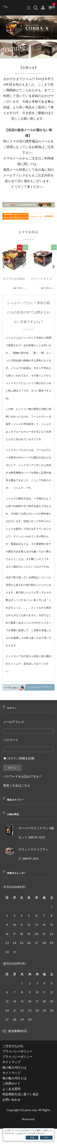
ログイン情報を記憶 (20, 758)
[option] (28, 27)
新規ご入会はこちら (16, 785)
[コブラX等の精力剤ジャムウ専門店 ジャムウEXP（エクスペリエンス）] (5, 7)
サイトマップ (11, 1062)
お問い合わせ (11, 1099)
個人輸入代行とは (14, 1067)
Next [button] (53, 49)
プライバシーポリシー (17, 1051)
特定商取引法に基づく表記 (20, 1094)
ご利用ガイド (11, 1083)
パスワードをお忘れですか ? (22, 776)
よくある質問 (11, 1089)
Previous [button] (3, 49)
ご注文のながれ (12, 1046)
